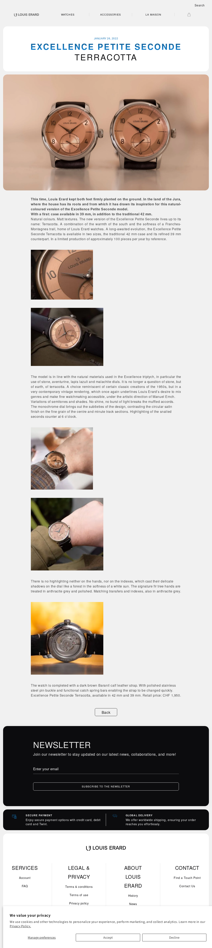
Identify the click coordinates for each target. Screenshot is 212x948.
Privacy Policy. (20, 926)
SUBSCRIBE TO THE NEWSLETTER (106, 786)
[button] (200, 5)
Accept (108, 937)
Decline (174, 937)
